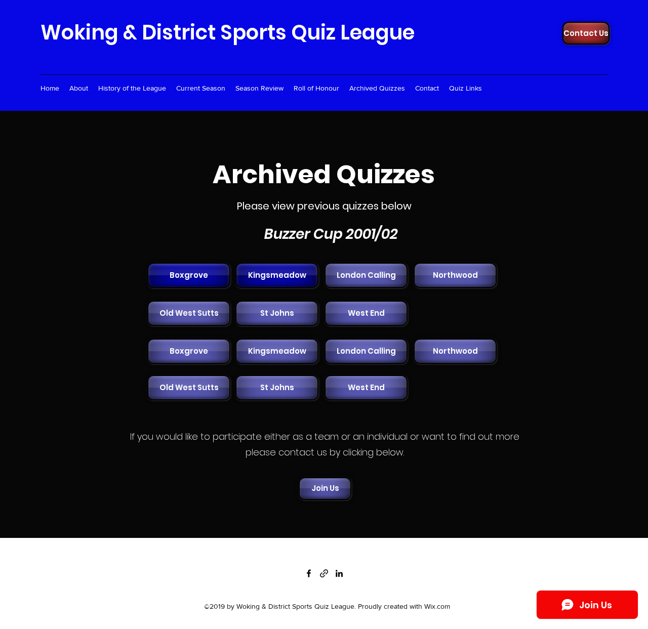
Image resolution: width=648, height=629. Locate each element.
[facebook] (309, 573)
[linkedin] (339, 573)
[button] (365, 275)
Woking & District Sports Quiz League (227, 32)
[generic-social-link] (324, 573)
